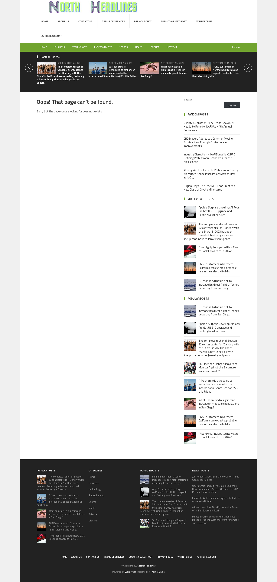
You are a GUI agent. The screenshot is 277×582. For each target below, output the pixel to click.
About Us (63, 21)
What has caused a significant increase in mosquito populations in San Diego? (163, 71)
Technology (79, 47)
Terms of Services (113, 21)
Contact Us (85, 21)
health (139, 47)
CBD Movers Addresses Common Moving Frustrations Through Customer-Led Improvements (208, 142)
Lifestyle (172, 47)
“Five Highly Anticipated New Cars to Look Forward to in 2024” (219, 249)
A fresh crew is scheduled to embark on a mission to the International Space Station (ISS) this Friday (112, 71)
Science (155, 47)
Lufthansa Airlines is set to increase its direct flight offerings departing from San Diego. (219, 284)
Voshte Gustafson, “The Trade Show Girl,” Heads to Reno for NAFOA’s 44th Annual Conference (209, 126)
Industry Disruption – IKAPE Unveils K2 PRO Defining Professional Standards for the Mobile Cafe (209, 158)
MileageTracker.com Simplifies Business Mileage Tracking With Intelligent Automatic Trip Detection (215, 520)
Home (44, 21)
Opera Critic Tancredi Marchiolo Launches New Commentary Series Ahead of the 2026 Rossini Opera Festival (215, 489)
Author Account (51, 36)
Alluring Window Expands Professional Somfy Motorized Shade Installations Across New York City (211, 174)
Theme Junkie (157, 572)
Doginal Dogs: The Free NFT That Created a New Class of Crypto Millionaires (210, 188)
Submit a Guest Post (174, 21)
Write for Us (204, 21)
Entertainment (103, 47)
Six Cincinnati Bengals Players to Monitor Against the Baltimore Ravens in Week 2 (218, 367)
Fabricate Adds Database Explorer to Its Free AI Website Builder (216, 499)
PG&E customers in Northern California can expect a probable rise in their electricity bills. (215, 71)
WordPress (130, 572)
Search (188, 100)
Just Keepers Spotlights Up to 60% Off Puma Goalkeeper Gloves (215, 478)
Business (59, 47)
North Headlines (147, 565)
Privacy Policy (143, 21)
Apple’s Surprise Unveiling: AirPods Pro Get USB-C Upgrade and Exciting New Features (219, 211)
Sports (123, 47)
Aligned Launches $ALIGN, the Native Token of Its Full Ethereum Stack (215, 508)
